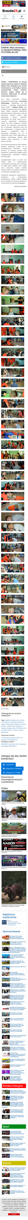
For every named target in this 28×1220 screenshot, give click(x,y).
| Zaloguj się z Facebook (13, 768)
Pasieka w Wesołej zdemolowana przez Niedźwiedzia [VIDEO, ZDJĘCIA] (11, 835)
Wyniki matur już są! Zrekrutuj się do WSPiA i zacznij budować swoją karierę (18, 943)
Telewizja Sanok (6, 730)
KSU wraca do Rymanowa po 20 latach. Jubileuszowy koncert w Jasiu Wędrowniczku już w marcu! (17, 1042)
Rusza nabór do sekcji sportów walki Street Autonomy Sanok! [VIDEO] (17, 1132)
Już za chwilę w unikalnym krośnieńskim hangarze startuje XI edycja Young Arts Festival (17, 956)
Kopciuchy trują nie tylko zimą (18, 966)
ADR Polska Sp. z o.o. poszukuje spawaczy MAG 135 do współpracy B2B (18, 979)
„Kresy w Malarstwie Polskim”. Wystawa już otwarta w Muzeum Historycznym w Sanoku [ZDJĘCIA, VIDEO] (18, 1175)
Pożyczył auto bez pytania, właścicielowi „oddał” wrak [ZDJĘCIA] (17, 1116)
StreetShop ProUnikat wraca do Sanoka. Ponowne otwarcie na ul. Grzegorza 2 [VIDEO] (18, 1008)
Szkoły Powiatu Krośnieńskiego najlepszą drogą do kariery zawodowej (17, 973)
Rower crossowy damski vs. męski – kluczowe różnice (17, 1019)
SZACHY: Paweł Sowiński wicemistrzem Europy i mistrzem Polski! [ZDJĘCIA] (17, 1156)
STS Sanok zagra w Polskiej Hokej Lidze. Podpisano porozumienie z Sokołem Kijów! (17, 1138)
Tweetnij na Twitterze (11, 62)
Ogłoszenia (5, 18)
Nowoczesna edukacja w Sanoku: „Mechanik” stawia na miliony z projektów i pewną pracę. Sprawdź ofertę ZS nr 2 (18, 985)
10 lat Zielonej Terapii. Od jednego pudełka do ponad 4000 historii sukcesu (17, 1025)
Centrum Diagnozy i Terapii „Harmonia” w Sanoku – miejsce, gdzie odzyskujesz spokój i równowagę (17, 1072)
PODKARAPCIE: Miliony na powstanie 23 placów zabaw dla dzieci (17, 1192)
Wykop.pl (7, 67)
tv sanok (14, 730)
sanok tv (3, 726)
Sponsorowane (11, 931)
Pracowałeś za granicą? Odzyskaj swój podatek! (16, 1013)
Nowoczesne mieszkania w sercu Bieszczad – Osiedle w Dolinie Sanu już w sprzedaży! (18, 1048)
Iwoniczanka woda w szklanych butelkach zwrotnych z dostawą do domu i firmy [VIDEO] (16, 1078)
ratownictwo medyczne (13, 724)
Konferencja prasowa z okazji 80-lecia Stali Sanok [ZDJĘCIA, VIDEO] (18, 1150)
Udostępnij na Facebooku (12, 58)
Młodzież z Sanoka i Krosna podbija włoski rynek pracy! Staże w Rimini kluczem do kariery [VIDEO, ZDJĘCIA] (17, 997)
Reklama (22, 18)
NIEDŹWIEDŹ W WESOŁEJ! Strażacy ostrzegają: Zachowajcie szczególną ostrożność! (13, 905)
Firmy (13, 18)
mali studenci (5, 722)
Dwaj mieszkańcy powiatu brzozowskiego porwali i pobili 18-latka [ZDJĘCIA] (17, 1111)
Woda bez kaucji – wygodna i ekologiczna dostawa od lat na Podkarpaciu (18, 991)
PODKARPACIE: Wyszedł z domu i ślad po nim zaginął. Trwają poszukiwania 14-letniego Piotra (17, 1098)
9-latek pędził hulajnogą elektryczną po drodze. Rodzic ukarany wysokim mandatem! (18, 1092)
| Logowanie (9, 764)
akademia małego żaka (12, 720)
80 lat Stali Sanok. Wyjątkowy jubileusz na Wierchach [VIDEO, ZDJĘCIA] (17, 1144)
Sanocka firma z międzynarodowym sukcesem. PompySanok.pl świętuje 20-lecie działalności (18, 1054)
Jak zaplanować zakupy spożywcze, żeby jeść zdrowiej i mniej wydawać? (17, 937)
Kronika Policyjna (13, 1085)
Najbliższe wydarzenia (9, 916)
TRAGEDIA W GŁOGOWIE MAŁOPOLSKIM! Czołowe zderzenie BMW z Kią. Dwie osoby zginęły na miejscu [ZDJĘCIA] (13, 1105)
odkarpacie (13, 722)
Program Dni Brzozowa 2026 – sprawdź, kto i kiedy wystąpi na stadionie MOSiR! (18, 1169)
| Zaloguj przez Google (12, 772)
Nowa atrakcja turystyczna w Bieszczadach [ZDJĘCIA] (17, 1186)
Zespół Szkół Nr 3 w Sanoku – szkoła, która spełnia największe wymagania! (17, 1003)
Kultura (7, 1163)
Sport (6, 1126)
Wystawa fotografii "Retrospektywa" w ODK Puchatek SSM (14, 923)
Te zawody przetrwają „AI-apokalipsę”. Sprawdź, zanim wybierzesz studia (17, 962)
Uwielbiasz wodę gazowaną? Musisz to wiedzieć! (17, 1065)
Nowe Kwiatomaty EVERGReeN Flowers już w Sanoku (18, 1036)
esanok (22, 720)
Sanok (23, 724)
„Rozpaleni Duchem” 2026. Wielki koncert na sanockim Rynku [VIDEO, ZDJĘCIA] (17, 1181)
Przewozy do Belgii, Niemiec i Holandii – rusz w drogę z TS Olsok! (17, 1060)
